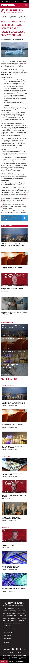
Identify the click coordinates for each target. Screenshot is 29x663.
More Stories (6, 453)
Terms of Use (14, 655)
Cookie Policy (22, 655)
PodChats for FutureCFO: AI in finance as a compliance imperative (13, 544)
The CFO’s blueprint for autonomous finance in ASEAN (14, 495)
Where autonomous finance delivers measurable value (12, 473)
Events (6, 642)
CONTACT (16, 1)
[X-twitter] (24, 649)
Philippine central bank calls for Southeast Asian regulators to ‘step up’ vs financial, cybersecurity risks (13, 366)
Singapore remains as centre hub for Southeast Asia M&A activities (14, 312)
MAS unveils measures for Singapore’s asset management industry (13, 352)
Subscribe (4, 661)
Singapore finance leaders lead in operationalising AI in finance (11, 566)
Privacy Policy (6, 655)
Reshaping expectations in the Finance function (12, 289)
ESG (23, 123)
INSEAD (24, 63)
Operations (6, 456)
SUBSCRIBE (25, 1)
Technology (6, 527)
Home (2, 16)
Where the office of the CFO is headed (11, 267)
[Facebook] (13, 649)
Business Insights (8, 385)
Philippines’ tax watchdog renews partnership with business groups (11, 517)
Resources (7, 639)
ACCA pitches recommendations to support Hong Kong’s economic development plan (13, 244)
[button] (26, 5)
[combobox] (8, 5)
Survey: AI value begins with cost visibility (13, 588)
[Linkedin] (16, 649)
